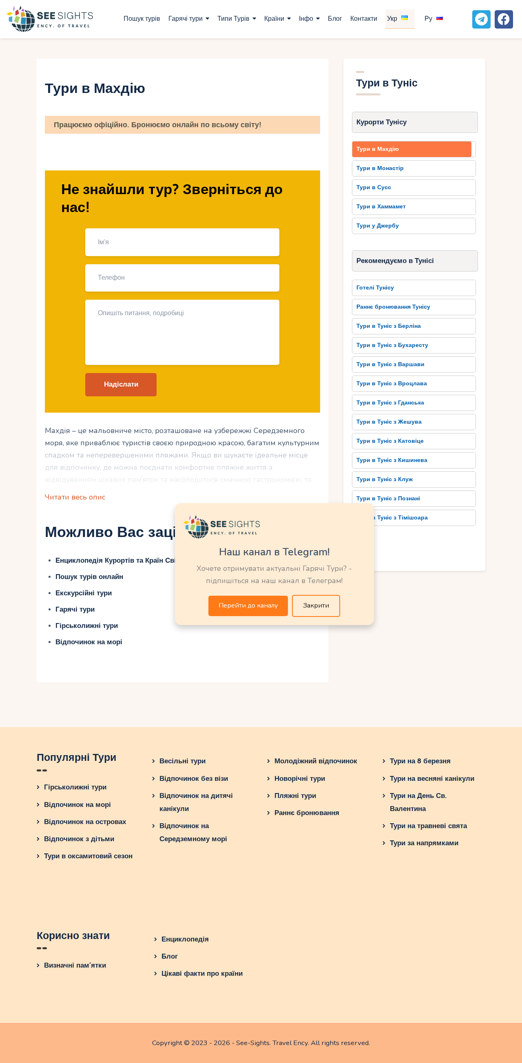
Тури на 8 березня (420, 761)
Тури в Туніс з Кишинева (391, 460)
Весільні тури (182, 761)
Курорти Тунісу (381, 122)
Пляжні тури (295, 796)
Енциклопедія (185, 939)
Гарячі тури (75, 609)
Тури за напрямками (424, 843)
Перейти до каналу (248, 605)
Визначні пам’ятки (75, 965)
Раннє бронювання (306, 813)
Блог (169, 956)
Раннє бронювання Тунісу (393, 306)
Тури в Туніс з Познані (388, 498)
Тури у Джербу (377, 225)
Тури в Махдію (377, 149)
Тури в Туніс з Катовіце (390, 441)
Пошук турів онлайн (89, 577)
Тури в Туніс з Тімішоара (392, 517)
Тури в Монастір (380, 168)
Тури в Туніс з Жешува (389, 421)
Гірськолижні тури (86, 626)
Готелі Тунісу (375, 287)
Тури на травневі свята (428, 826)
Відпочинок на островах (85, 822)
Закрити (316, 605)
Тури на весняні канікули (432, 778)
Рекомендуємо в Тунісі (395, 261)
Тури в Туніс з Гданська (390, 402)
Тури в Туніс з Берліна (388, 326)
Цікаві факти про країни (202, 973)
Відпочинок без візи (193, 778)
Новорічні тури (299, 778)
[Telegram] (481, 19)
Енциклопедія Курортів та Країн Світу (119, 560)
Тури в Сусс (373, 187)
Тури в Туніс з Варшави (390, 364)
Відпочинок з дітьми (79, 839)
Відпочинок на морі (88, 642)
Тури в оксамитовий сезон (88, 856)
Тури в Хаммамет (381, 206)
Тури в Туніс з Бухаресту (392, 345)
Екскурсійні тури (83, 593)
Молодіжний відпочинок (315, 761)
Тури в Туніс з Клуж (384, 479)
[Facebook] (504, 19)
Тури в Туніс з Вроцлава (391, 383)
